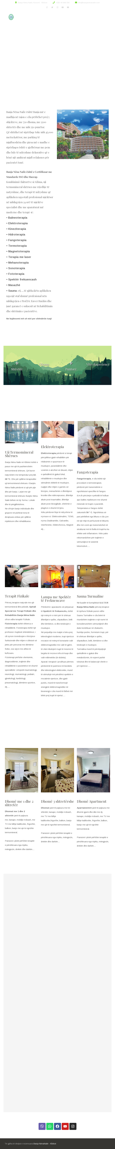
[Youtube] (62, 7)
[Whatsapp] (49, 1126)
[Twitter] (52, 7)
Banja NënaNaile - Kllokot (45, 1144)
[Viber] (42, 1126)
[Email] (68, 7)
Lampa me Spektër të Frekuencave (56, 598)
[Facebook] (47, 7)
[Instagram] (57, 7)
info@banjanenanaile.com (89, 3)
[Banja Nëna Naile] (21, 17)
